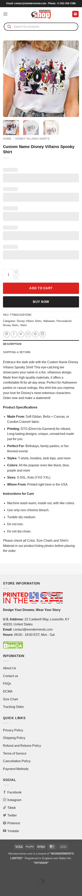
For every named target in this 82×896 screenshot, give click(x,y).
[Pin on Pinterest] (35, 334)
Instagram (14, 800)
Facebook (14, 792)
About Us (9, 668)
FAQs (7, 683)
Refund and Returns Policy (22, 745)
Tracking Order (13, 707)
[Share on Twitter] (21, 334)
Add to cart (41, 288)
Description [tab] (12, 344)
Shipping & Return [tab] (16, 352)
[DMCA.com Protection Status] (13, 644)
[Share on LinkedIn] (42, 334)
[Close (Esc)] (39, 872)
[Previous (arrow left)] (4, 889)
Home (7, 138)
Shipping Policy (14, 738)
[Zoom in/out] (4, 872)
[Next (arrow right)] (16, 889)
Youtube (13, 831)
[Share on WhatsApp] (6, 334)
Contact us (10, 676)
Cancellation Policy (16, 761)
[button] (5, 14)
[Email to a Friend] (28, 334)
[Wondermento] (41, 14)
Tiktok (11, 807)
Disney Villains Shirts (32, 138)
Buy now (41, 301)
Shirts (23, 325)
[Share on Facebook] (14, 334)
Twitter (12, 815)
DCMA (8, 691)
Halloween (49, 321)
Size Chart (10, 699)
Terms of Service (14, 753)
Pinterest (13, 823)
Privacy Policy (13, 730)
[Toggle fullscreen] (16, 872)
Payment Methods (15, 769)
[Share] (27, 872)
